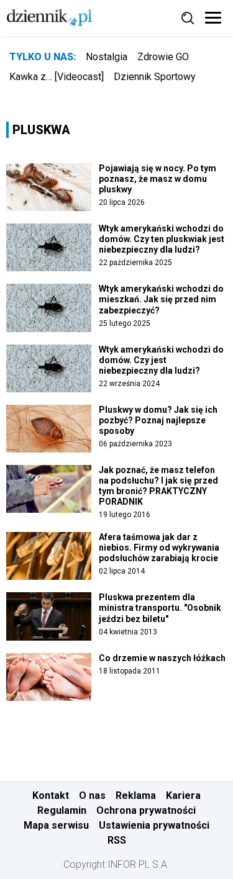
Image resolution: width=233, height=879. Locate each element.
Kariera (183, 795)
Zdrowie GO (163, 57)
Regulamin (61, 810)
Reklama (136, 795)
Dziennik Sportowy (155, 77)
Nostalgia (106, 57)
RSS (116, 840)
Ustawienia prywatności (154, 825)
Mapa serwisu (56, 825)
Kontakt (50, 795)
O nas (92, 795)
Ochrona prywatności (146, 810)
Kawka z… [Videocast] (56, 77)
